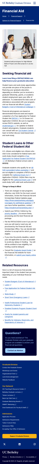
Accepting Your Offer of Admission (13, 429)
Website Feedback (8, 380)
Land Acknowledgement (10, 377)
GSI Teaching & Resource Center (13, 389)
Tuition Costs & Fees (9, 423)
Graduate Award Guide (22, 250)
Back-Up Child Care (8, 398)
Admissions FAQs (8, 426)
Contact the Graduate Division (12, 367)
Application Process (8, 417)
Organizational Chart (8, 374)
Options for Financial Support (11, 20)
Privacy (4, 457)
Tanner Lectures (7, 395)
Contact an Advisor (15, 350)
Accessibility (30, 457)
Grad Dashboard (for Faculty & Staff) (14, 407)
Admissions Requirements (10, 420)
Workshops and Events (9, 371)
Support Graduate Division (19, 436)
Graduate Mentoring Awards (11, 401)
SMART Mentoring (8, 404)
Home (4, 16)
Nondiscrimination (16, 457)
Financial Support (16, 16)
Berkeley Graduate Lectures (11, 392)
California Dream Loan (22, 180)
